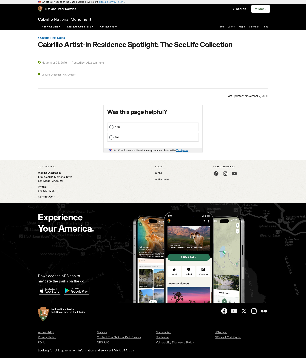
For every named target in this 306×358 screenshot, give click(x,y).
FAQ (159, 173)
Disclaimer (162, 337)
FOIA (41, 342)
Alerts (231, 26)
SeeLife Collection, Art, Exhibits (59, 74)
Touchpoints (182, 150)
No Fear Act (163, 332)
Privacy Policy (47, 337)
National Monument (64, 19)
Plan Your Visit (49, 26)
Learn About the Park (79, 26)
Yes (117, 127)
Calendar (254, 26)
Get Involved (107, 26)
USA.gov (221, 332)
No (117, 137)
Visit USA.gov (124, 350)
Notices (102, 332)
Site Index (163, 179)
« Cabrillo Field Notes (51, 38)
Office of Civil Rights (228, 337)
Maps (242, 26)
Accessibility (46, 332)
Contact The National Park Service (119, 337)
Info (222, 26)
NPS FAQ (103, 342)
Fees (265, 26)
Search (240, 9)
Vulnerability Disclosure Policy (175, 342)
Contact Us (45, 196)
